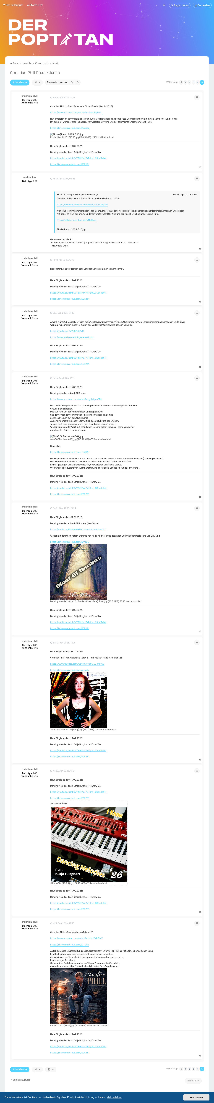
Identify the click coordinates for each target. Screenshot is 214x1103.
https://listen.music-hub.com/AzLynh (69, 670)
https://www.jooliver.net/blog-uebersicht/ (71, 337)
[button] (181, 82)
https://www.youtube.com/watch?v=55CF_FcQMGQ (77, 664)
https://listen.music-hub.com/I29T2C (69, 542)
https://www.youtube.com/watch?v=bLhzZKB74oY (76, 938)
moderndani (29, 177)
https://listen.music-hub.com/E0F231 (69, 164)
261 (35, 181)
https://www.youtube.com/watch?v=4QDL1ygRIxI (75, 112)
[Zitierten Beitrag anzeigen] (96, 194)
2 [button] (189, 82)
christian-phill (30, 96)
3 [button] (193, 82)
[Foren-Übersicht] (61, 32)
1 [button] (185, 82)
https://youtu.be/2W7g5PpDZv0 (67, 331)
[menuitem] (34, 5)
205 (35, 100)
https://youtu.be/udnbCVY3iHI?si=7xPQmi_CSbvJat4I (78, 158)
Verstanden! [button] (196, 1097)
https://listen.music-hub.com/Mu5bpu (69, 128)
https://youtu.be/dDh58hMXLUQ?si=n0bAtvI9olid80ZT (78, 529)
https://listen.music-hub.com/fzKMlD (69, 452)
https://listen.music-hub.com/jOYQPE (69, 944)
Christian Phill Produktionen (35, 72)
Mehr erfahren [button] (114, 1097)
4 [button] (197, 82)
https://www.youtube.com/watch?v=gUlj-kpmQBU (76, 399)
